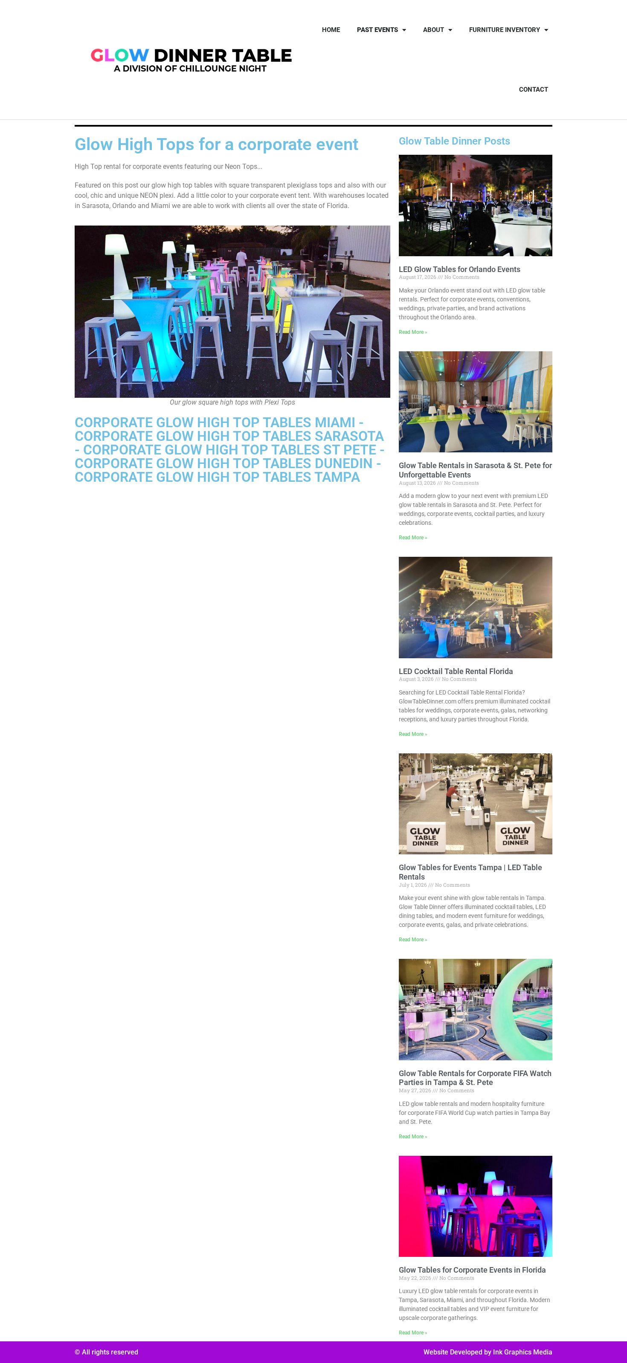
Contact (533, 89)
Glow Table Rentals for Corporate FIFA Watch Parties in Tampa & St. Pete (475, 1078)
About (433, 30)
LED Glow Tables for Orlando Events (459, 269)
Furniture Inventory (504, 30)
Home (331, 30)
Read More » (413, 332)
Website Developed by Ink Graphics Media (488, 1352)
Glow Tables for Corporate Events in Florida (472, 1269)
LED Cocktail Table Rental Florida (456, 671)
